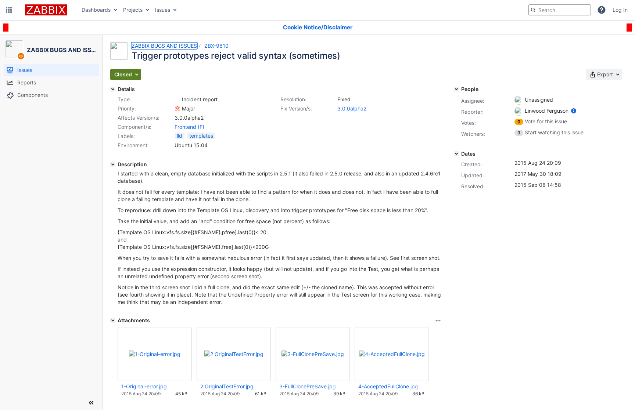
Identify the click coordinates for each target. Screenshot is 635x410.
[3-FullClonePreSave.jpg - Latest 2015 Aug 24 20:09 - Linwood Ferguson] (312, 354)
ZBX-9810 (216, 46)
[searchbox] (560, 10)
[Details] (112, 89)
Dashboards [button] (96, 10)
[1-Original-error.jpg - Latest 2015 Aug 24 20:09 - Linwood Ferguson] (154, 354)
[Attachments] (112, 320)
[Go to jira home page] (46, 10)
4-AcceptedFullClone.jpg (388, 386)
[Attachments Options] (438, 320)
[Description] (112, 164)
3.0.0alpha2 (351, 108)
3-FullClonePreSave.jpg (307, 386)
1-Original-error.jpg (144, 386)
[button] (9, 10)
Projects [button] (133, 10)
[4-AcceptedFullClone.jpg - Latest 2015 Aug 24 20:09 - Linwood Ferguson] (392, 354)
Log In (620, 10)
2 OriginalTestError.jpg (227, 386)
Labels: (126, 136)
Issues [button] (162, 10)
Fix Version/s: (296, 108)
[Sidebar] (91, 402)
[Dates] (456, 153)
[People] (456, 89)
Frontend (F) (189, 127)
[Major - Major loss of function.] (177, 109)
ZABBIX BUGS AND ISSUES (164, 46)
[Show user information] (574, 111)
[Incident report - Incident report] (177, 99)
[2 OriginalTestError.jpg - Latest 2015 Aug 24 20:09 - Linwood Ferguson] (233, 354)
